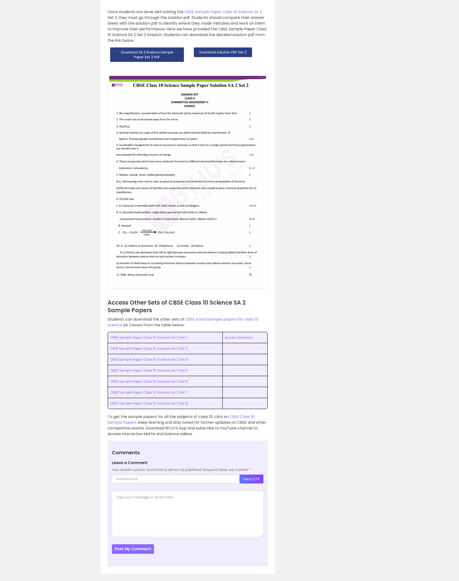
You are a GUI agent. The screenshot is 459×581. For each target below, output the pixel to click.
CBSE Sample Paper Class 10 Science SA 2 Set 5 (149, 370)
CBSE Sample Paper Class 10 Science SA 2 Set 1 (148, 337)
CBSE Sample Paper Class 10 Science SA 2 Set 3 (149, 348)
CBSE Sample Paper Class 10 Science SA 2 (223, 12)
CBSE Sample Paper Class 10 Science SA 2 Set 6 (149, 381)
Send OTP (251, 479)
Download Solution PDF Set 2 (222, 52)
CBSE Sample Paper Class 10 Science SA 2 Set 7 (149, 392)
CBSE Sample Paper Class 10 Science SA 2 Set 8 (149, 403)
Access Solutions (239, 337)
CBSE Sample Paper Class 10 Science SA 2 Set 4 (149, 359)
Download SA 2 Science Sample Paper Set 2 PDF (147, 54)
